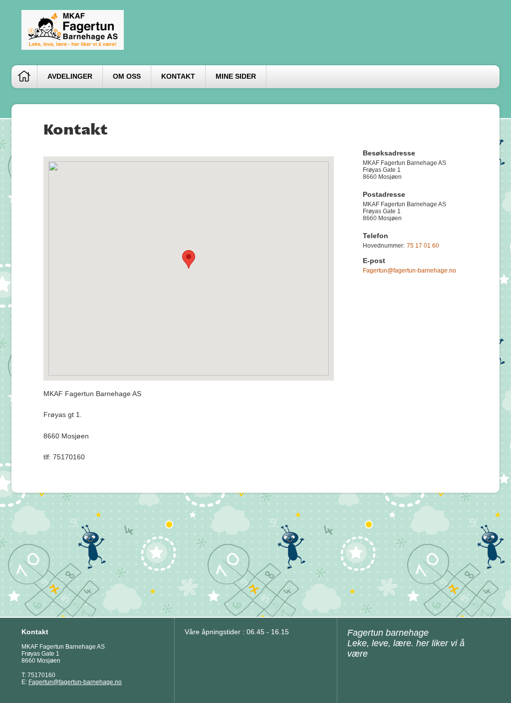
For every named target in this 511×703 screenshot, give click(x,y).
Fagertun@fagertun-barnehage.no (409, 270)
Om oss (127, 76)
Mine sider (236, 76)
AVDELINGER (69, 76)
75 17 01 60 (423, 245)
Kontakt (178, 76)
